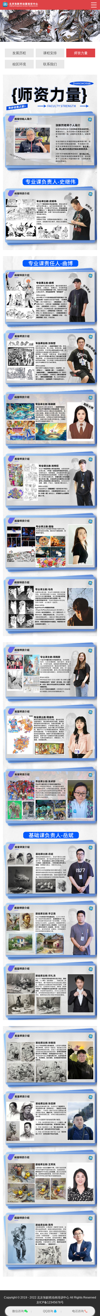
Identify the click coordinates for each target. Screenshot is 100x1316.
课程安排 (50, 53)
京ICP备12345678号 (50, 1302)
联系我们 (50, 64)
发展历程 (19, 53)
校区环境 (19, 64)
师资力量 (81, 53)
